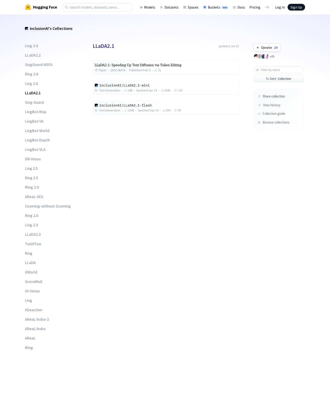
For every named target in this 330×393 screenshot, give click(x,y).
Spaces (193, 7)
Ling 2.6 (31, 83)
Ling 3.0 (31, 45)
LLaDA (30, 262)
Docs (241, 7)
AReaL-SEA (34, 196)
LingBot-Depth (37, 140)
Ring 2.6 (31, 74)
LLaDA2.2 (33, 55)
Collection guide (274, 113)
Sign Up (296, 7)
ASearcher (33, 309)
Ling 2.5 (31, 168)
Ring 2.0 (31, 215)
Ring (28, 253)
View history (271, 105)
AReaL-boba (35, 328)
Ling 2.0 (31, 225)
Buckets (217, 7)
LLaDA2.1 (33, 93)
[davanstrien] (259, 56)
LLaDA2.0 (33, 234)
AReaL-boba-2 (37, 319)
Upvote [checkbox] (269, 47)
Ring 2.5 (31, 177)
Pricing (254, 7)
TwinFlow (33, 243)
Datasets (171, 7)
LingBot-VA (34, 121)
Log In (280, 7)
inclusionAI (39, 28)
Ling (28, 300)
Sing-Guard (34, 102)
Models (149, 7)
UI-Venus (32, 291)
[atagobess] (267, 56)
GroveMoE (33, 281)
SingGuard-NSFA (39, 64)
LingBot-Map (35, 111)
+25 (272, 56)
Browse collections (276, 122)
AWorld (31, 272)
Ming (29, 347)
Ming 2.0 (32, 187)
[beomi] (256, 56)
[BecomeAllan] (263, 56)
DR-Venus (33, 159)
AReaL (30, 338)
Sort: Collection (280, 79)
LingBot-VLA (35, 149)
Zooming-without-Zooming (48, 206)
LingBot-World (37, 130)
